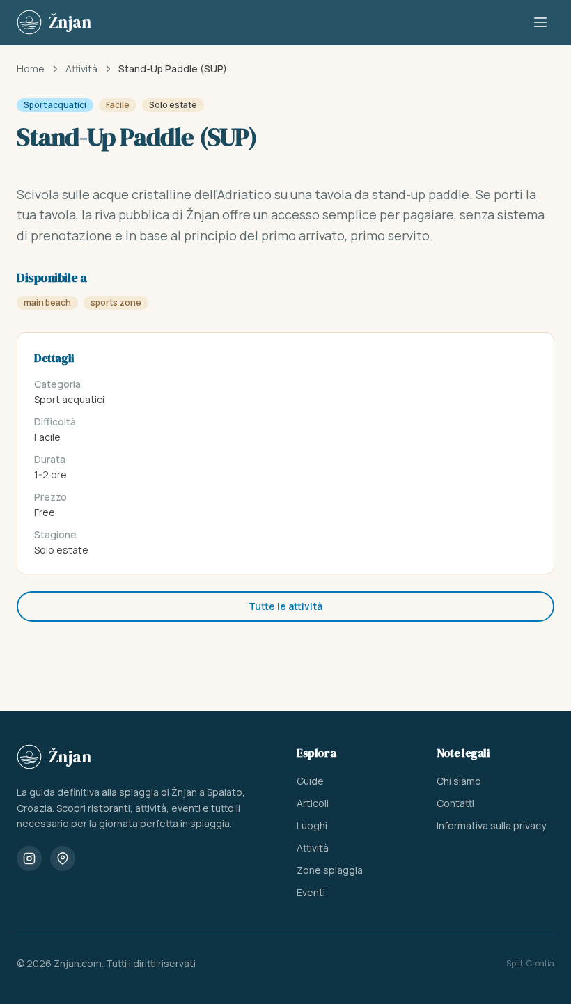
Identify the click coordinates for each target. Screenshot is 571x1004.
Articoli (313, 803)
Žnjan (70, 756)
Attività (81, 68)
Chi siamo (459, 780)
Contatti (455, 803)
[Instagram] (29, 858)
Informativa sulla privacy (491, 825)
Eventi (311, 892)
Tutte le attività (285, 606)
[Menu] (540, 22)
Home (31, 68)
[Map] (62, 858)
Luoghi (312, 825)
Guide (310, 780)
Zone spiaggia (330, 870)
